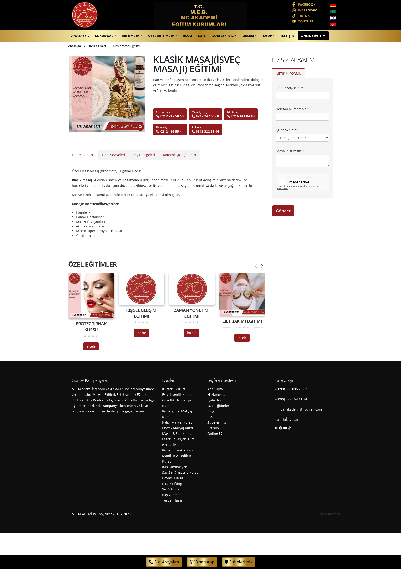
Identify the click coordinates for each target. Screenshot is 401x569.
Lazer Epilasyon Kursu (179, 439)
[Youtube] (285, 428)
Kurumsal (104, 35)
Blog (187, 35)
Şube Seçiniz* (287, 130)
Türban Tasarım (174, 500)
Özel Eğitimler (161, 35)
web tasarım (330, 514)
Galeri (248, 35)
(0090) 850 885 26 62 (291, 389)
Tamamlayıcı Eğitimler (180, 155)
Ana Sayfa (215, 389)
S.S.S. (202, 35)
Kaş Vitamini (171, 494)
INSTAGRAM (307, 10)
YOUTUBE (306, 21)
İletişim (288, 35)
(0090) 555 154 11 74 (291, 399)
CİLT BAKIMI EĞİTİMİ (242, 321)
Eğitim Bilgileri (83, 155)
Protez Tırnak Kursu (177, 450)
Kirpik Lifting (172, 483)
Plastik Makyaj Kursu (178, 428)
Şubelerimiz (223, 35)
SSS (210, 417)
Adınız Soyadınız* (290, 88)
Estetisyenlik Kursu (177, 394)
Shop (267, 35)
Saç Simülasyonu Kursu (180, 472)
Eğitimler (130, 35)
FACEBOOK (306, 4)
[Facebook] (280, 428)
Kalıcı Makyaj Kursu (177, 422)
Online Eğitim (313, 35)
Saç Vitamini (171, 489)
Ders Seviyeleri (113, 155)
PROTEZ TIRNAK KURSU (91, 327)
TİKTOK (304, 15)
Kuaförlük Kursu (175, 389)
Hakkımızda (216, 394)
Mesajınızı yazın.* (290, 151)
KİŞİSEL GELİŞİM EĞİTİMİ (141, 313)
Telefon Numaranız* (292, 109)
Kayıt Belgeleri (144, 155)
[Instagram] (276, 428)
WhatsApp (203, 562)
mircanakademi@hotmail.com (298, 409)
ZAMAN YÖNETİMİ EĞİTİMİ (192, 313)
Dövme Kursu (172, 478)
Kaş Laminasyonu (175, 467)
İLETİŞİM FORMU (288, 73)
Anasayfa (80, 35)
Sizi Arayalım (166, 562)
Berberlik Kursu (174, 444)
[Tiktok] (289, 428)
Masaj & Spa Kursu (177, 433)
